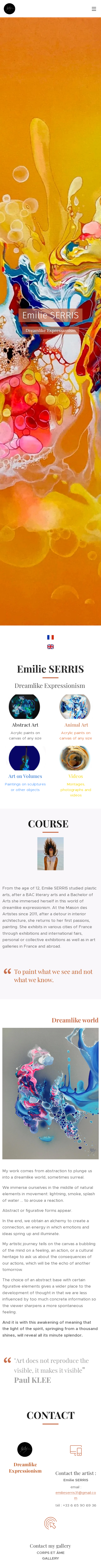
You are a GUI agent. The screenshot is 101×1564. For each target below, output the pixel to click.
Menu (94, 8)
